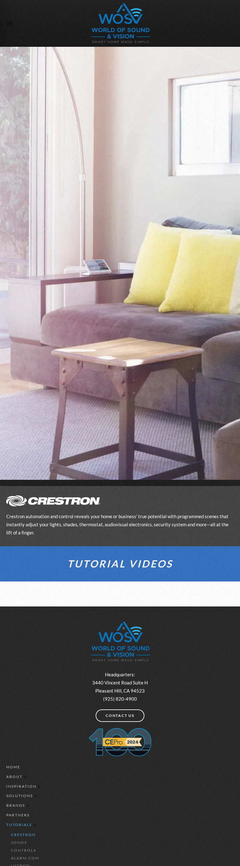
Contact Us (120, 715)
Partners (18, 815)
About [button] (14, 776)
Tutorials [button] (19, 824)
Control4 (23, 850)
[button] (9, 23)
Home (13, 767)
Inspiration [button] (21, 786)
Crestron (23, 834)
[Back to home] (120, 23)
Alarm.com (25, 858)
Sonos (19, 842)
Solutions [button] (19, 795)
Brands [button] (15, 805)
